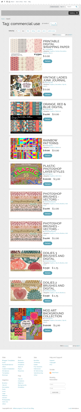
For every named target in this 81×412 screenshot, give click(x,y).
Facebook (5, 1)
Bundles (36, 360)
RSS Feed (55, 372)
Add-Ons (57, 176)
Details (47, 61)
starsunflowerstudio (50, 202)
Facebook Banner (7, 364)
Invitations (21, 364)
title (28, 31)
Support (52, 360)
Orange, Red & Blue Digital (54, 105)
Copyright (53, 362)
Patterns (45, 53)
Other (49, 53)
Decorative (63, 51)
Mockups (5, 375)
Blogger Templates (8, 360)
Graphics (52, 51)
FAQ (51, 364)
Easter (36, 364)
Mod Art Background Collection (53, 313)
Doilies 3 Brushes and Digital (53, 255)
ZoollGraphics (49, 109)
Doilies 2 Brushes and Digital (53, 285)
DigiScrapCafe (49, 82)
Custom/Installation (8, 369)
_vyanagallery (49, 49)
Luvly (69, 408)
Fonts (3, 389)
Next (70, 34)
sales (38, 31)
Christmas (37, 362)
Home (3, 19)
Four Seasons (38, 366)
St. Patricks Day (38, 371)
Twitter (2, 1)
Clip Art (64, 84)
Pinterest (7, 1)
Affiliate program (17, 408)
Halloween (37, 369)
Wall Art (20, 366)
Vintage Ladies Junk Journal (55, 79)
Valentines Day (38, 373)
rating (33, 31)
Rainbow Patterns (50, 142)
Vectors (57, 51)
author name (51, 31)
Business (20, 360)
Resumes (21, 371)
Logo (3, 393)
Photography (6, 399)
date (23, 31)
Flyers (20, 369)
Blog (32, 408)
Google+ (10, 1)
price (44, 31)
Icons (3, 362)
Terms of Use (27, 408)
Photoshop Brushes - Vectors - (52, 196)
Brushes (62, 203)
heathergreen (49, 145)
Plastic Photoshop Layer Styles (53, 168)
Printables (21, 362)
